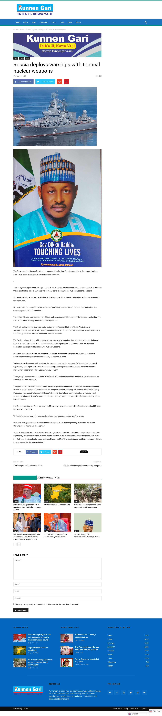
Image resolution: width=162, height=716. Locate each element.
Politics (53, 22)
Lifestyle (111, 643)
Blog (126, 709)
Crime (62, 22)
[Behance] (110, 692)
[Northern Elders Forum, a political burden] (66, 638)
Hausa (25, 22)
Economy (111, 647)
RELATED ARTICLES (23, 477)
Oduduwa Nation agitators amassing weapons (82, 466)
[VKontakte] (144, 692)
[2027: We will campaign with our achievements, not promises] (57, 522)
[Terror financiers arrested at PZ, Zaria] (66, 662)
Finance (111, 650)
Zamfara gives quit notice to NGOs (27, 466)
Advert (78, 22)
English (134, 714)
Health (110, 666)
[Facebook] (116, 692)
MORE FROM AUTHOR (48, 477)
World (70, 22)
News (34, 22)
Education (43, 22)
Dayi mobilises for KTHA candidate (57, 505)
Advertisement (117, 709)
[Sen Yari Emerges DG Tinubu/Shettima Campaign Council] (88, 522)
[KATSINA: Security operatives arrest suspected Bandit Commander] (88, 493)
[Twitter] (130, 692)
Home (17, 22)
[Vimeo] (137, 692)
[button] (146, 23)
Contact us (134, 709)
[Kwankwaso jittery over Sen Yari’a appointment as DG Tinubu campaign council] (27, 493)
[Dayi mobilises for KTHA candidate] (57, 493)
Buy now (143, 709)
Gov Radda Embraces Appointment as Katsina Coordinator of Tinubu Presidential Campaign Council (26, 536)
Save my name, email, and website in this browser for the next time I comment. (47, 604)
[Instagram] (123, 692)
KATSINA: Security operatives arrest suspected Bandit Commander (40, 662)
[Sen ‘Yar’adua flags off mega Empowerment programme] (66, 650)
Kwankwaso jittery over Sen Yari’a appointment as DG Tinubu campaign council (27, 507)
